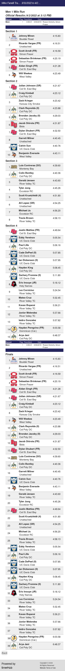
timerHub (7, 667)
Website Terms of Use (48, 668)
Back (4, 653)
